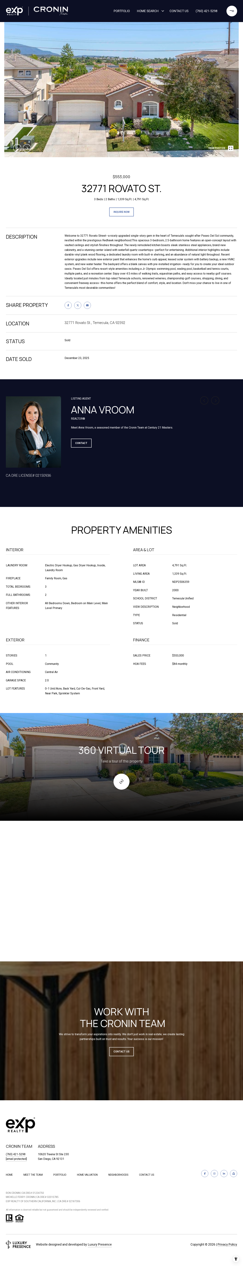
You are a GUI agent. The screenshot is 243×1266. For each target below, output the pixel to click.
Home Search (148, 11)
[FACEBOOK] (204, 1173)
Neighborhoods (118, 1174)
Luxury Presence (100, 1244)
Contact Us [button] (121, 1051)
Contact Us (146, 1174)
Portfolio (122, 11)
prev (17, 148)
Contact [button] (81, 443)
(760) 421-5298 (206, 11)
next (27, 148)
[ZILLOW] (233, 1173)
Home (9, 1174)
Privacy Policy (227, 1244)
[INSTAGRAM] (214, 1173)
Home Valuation (87, 1174)
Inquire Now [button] (121, 212)
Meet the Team (33, 1174)
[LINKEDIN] (224, 1173)
